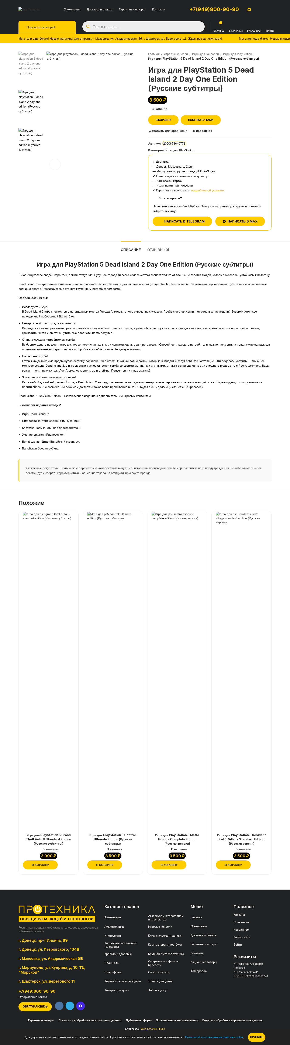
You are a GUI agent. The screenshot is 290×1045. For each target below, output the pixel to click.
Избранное (241, 929)
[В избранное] (71, 517)
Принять (256, 1037)
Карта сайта (242, 937)
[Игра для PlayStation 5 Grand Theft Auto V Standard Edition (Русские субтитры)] (48, 671)
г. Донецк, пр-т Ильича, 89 (43, 940)
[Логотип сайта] (28, 9)
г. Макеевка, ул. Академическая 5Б (50, 958)
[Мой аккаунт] (269, 24)
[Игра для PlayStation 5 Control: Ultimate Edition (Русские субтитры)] (112, 671)
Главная (154, 54)
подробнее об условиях (207, 190)
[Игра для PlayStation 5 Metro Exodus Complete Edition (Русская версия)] (177, 671)
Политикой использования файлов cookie (214, 1037)
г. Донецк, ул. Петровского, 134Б (48, 949)
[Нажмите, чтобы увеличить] (55, 164)
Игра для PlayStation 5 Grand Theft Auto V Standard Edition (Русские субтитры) (48, 839)
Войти (238, 944)
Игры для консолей (205, 54)
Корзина (239, 914)
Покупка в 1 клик (200, 120)
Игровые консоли (176, 54)
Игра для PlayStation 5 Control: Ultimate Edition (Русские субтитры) (113, 839)
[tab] (131, 247)
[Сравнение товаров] (236, 24)
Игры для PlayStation (237, 54)
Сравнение (241, 922)
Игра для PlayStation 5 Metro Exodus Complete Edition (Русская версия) (177, 839)
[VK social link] (59, 1006)
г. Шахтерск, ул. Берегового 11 (46, 981)
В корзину (163, 120)
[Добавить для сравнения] (63, 864)
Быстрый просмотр (71, 864)
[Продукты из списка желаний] (254, 24)
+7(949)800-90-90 (214, 9)
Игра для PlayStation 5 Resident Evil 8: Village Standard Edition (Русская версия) (241, 839)
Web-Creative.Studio (153, 1029)
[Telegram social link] (70, 1006)
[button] (40, 864)
